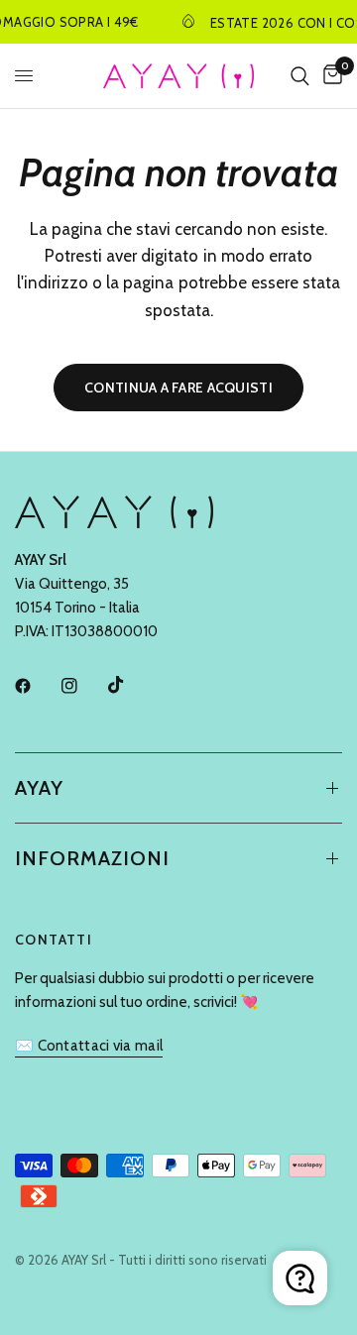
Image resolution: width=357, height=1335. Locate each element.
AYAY (39, 788)
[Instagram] (83, 686)
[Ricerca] (300, 76)
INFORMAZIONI (92, 858)
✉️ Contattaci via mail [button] (89, 1046)
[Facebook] (37, 686)
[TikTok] (130, 685)
